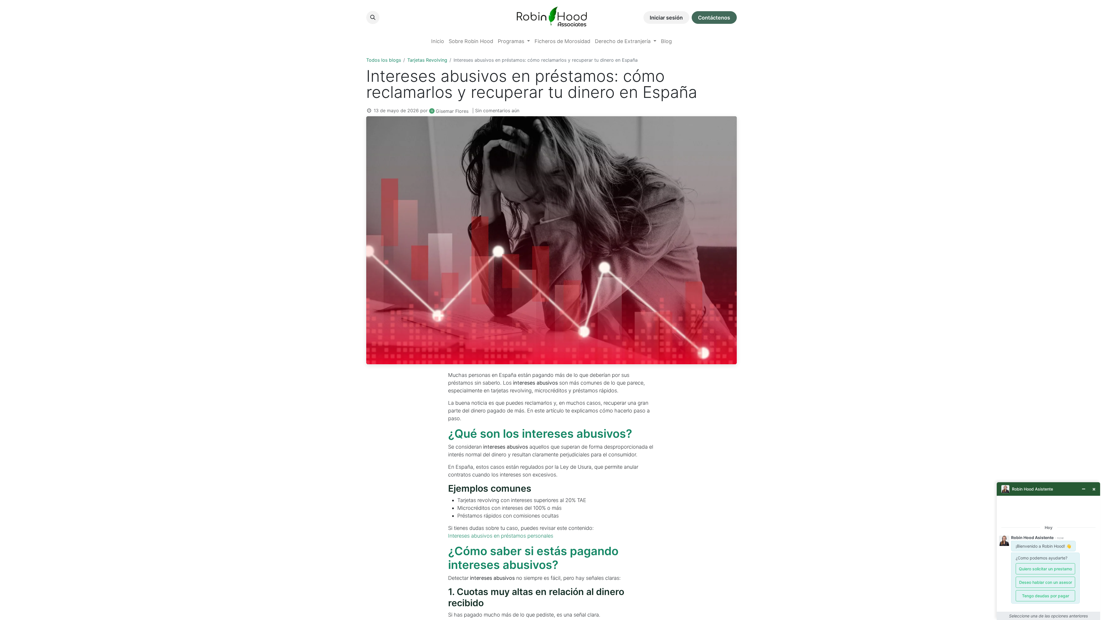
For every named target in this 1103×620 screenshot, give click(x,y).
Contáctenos (714, 18)
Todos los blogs (383, 60)
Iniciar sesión (666, 18)
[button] (372, 17)
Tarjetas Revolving (427, 60)
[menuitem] (437, 41)
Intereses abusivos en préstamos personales (500, 536)
